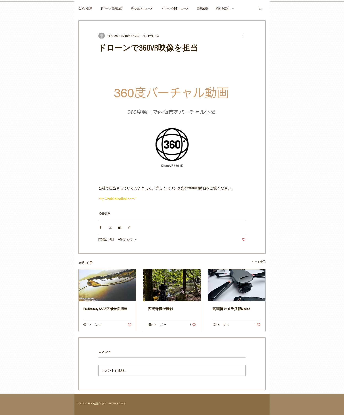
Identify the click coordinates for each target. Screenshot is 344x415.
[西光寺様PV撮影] (172, 285)
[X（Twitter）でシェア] (110, 227)
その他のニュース (142, 8)
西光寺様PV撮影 (160, 309)
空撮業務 (202, 8)
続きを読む (223, 8)
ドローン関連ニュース (175, 8)
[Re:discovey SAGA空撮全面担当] (107, 285)
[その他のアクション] (243, 35)
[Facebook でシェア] (100, 227)
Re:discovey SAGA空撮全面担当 (105, 309)
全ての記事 (85, 8)
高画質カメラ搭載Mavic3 (231, 309)
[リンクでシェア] (129, 227)
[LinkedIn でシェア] (120, 227)
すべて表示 (259, 261)
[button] (260, 8)
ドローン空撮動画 (111, 8)
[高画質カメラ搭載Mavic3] (236, 285)
